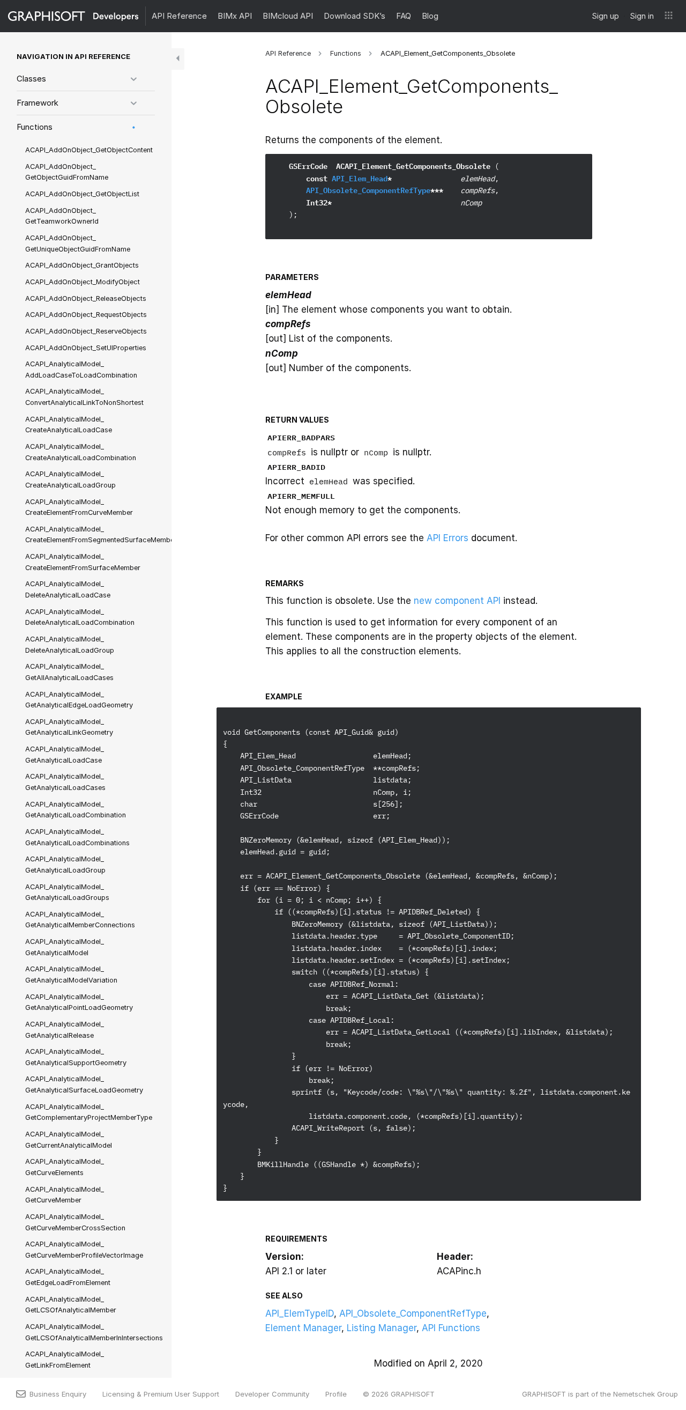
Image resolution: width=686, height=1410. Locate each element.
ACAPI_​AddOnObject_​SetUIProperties (85, 348)
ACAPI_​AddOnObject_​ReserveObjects (86, 331)
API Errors (447, 538)
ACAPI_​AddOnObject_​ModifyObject (82, 282)
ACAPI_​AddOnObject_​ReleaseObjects (85, 298)
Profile (336, 1394)
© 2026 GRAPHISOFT (399, 1394)
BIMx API (235, 16)
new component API (457, 600)
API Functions (451, 1328)
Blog (430, 16)
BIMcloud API (288, 16)
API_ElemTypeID (299, 1313)
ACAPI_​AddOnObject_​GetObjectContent (89, 150)
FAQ (403, 16)
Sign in (642, 16)
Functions (35, 127)
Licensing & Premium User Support (160, 1394)
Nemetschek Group (645, 1394)
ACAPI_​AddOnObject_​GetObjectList (82, 194)
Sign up (605, 16)
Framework (37, 103)
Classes (31, 78)
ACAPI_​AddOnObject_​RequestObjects (86, 315)
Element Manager (303, 1328)
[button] (668, 16)
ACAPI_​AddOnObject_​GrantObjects (82, 265)
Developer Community (272, 1394)
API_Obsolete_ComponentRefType (368, 190)
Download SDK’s (354, 16)
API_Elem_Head (359, 178)
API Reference (179, 16)
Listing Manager (381, 1328)
